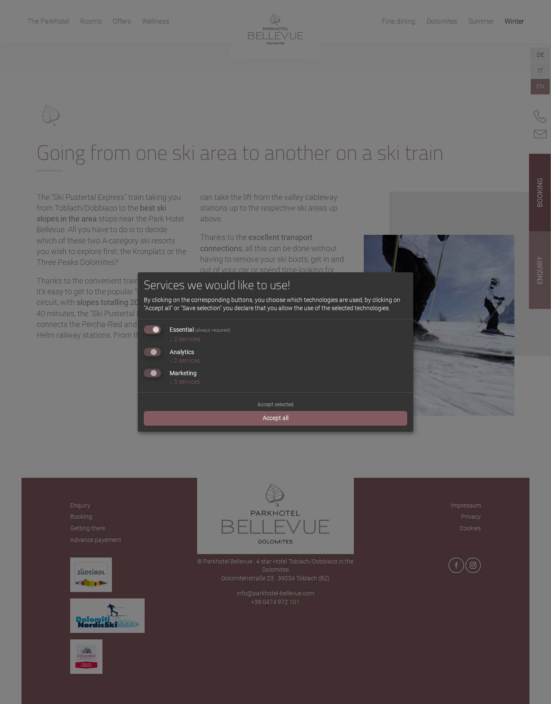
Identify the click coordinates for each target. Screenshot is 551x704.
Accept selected (275, 405)
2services (185, 339)
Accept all (275, 417)
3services (185, 381)
